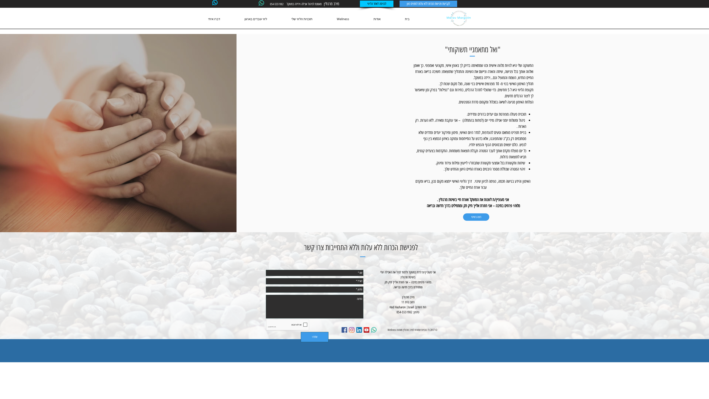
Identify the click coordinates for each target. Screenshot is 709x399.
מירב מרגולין (408, 330)
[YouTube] (366, 330)
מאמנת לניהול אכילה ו (311, 4)
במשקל (291, 4)
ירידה (297, 4)
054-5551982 (277, 4)
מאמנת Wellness (395, 330)
